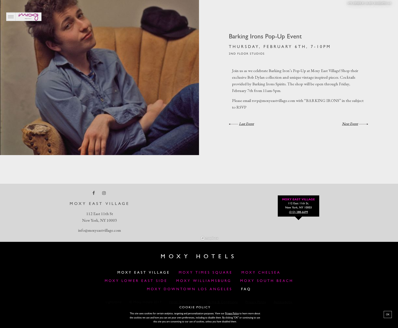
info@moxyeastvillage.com (99, 230)
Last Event (246, 123)
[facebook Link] (94, 192)
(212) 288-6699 (298, 212)
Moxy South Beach (266, 281)
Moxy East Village (143, 273)
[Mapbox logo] (209, 238)
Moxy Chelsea (260, 273)
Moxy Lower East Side (136, 281)
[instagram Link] (104, 192)
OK (388, 314)
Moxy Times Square (206, 273)
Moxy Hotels (199, 257)
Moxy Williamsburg (203, 281)
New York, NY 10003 (99, 220)
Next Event (350, 123)
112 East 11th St (99, 213)
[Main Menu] (11, 16)
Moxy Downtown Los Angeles (189, 289)
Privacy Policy (232, 313)
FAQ (246, 289)
